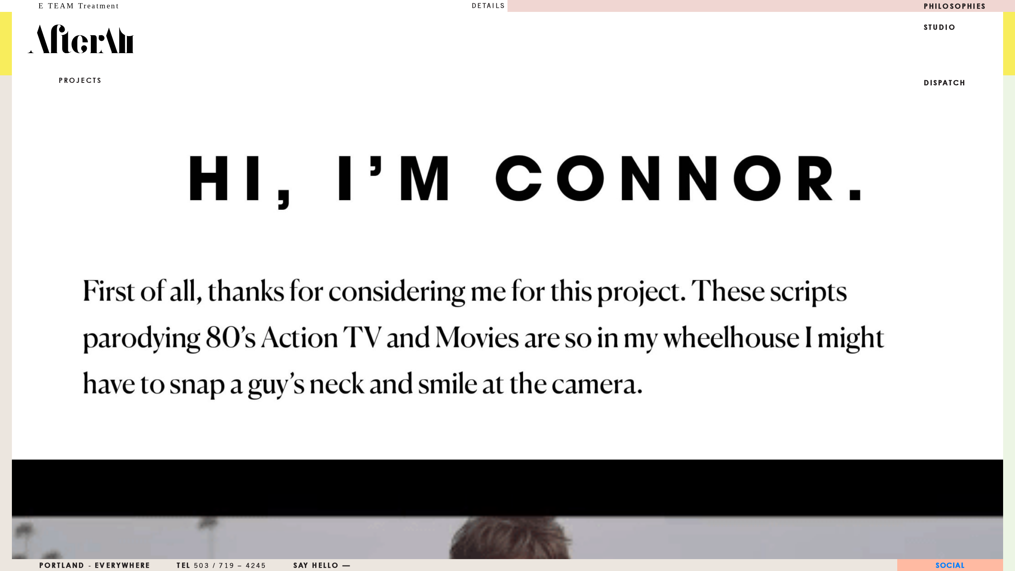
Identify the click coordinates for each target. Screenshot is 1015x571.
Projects (80, 80)
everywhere (122, 565)
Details (489, 6)
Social (950, 565)
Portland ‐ (65, 565)
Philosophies (955, 6)
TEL (221, 565)
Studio (940, 27)
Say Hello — (322, 565)
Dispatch (945, 82)
